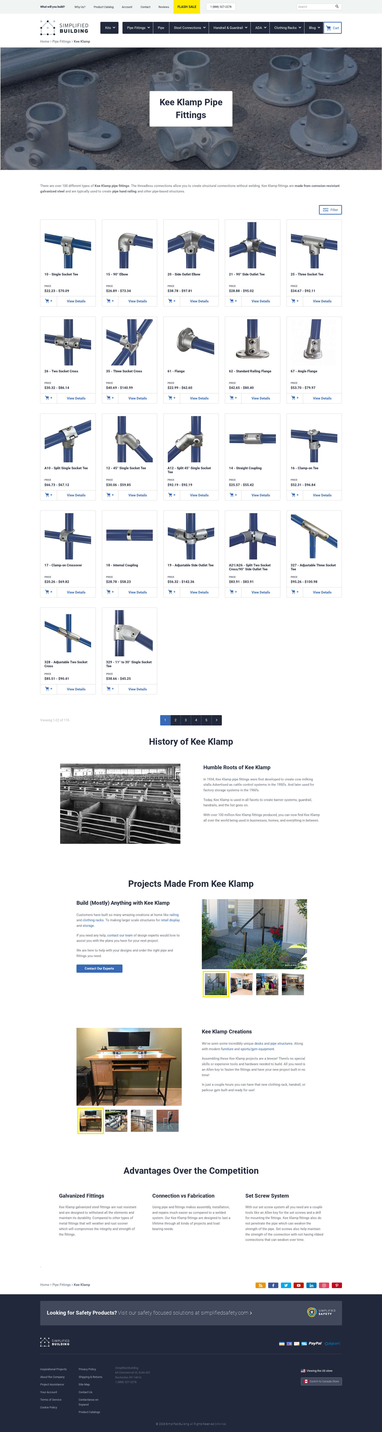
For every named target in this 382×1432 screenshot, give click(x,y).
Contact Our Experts (99, 968)
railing (174, 915)
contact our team (120, 935)
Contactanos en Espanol (88, 1402)
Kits (108, 28)
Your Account (48, 1392)
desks (258, 1044)
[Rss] (261, 1285)
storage (88, 926)
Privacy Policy (87, 1369)
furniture (227, 1049)
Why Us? (79, 7)
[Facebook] (273, 1285)
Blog (313, 28)
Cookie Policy (48, 1407)
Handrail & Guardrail (229, 28)
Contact (145, 7)
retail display (170, 920)
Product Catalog (104, 7)
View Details (76, 301)
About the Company (52, 1377)
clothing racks (93, 920)
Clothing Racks (286, 28)
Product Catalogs (89, 1412)
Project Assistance (52, 1384)
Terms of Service (50, 1399)
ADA (259, 28)
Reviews (164, 7)
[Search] (337, 6)
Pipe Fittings (136, 28)
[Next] (217, 720)
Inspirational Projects (53, 1369)
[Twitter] (286, 1285)
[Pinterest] (337, 1285)
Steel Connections (188, 28)
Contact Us (85, 1392)
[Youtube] (299, 1285)
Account (127, 7)
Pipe (161, 28)
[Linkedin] (311, 1285)
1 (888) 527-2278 (220, 6)
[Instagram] (324, 1285)
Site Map (84, 1384)
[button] (216, 984)
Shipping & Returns (90, 1377)
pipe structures (281, 1044)
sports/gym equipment (257, 1049)
